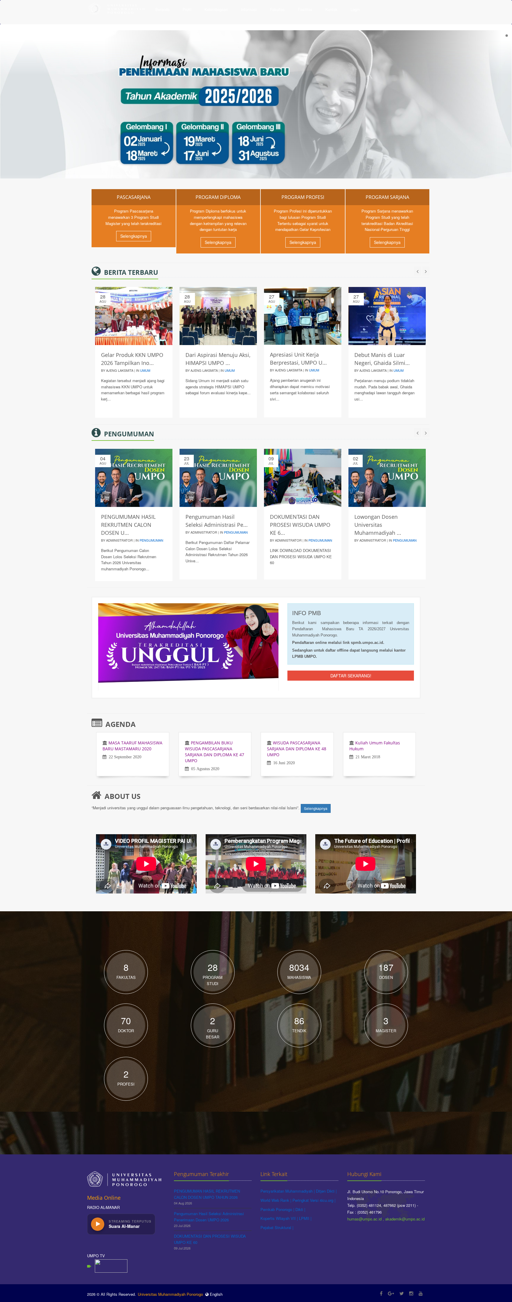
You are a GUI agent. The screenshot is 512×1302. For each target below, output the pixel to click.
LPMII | (305, 1218)
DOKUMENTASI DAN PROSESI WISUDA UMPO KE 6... (300, 524)
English (216, 1294)
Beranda (162, 9)
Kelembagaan (216, 9)
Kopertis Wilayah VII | (279, 1218)
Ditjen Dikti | (326, 1191)
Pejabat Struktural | (276, 1227)
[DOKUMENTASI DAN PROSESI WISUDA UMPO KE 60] (302, 478)
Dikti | (300, 1209)
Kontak (331, 9)
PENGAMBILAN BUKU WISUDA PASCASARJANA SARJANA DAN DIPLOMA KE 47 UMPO (214, 751)
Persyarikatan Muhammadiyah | (288, 1191)
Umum (145, 370)
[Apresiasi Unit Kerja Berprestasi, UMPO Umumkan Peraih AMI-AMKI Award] (302, 316)
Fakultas (277, 9)
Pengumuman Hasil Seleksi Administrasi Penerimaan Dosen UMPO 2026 (209, 1217)
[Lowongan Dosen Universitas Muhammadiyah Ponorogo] (387, 478)
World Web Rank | (276, 1200)
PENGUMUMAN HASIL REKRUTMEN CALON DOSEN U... (128, 524)
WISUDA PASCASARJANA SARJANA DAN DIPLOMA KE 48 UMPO (296, 748)
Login (355, 9)
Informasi (249, 9)
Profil (187, 9)
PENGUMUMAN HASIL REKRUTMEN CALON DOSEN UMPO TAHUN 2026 (207, 1194)
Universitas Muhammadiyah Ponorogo (170, 1294)
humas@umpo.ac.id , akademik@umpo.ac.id (386, 1219)
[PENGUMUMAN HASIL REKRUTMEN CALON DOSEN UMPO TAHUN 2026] (133, 478)
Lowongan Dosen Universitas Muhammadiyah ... (377, 524)
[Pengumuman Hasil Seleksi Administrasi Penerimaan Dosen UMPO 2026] (218, 478)
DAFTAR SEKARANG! (350, 676)
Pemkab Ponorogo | (277, 1209)
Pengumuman (151, 540)
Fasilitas (305, 9)
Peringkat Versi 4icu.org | (313, 1200)
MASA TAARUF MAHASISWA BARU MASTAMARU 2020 (132, 745)
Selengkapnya (133, 236)
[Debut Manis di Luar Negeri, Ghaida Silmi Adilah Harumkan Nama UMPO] (387, 316)
